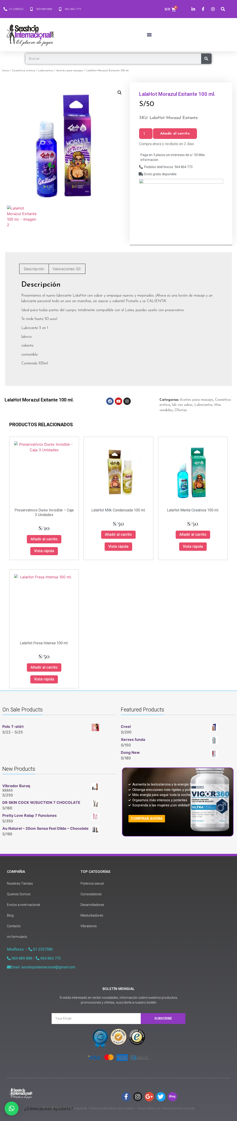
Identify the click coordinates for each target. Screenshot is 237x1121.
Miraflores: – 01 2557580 (30, 949)
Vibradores (89, 926)
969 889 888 (21, 958)
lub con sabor (182, 405)
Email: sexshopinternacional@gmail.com (43, 967)
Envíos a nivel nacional (23, 905)
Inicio (5, 70)
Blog (10, 915)
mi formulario (17, 937)
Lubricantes (45, 70)
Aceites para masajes (69, 70)
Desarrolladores (92, 905)
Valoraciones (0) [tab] (67, 268)
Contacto (14, 926)
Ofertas (181, 410)
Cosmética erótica (23, 70)
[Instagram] (127, 401)
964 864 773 (50, 958)
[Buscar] (206, 58)
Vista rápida (44, 551)
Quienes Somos (19, 894)
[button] (149, 34)
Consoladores (91, 894)
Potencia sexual (92, 883)
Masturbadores (92, 915)
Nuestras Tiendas (20, 883)
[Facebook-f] (126, 1096)
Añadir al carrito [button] (44, 539)
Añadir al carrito (175, 133)
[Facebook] (110, 401)
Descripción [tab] (34, 268)
